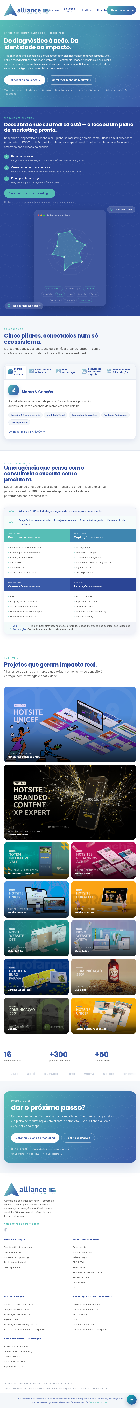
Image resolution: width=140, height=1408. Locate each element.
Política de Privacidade (15, 1388)
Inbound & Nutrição (82, 1252)
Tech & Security (81, 1314)
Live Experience (19, 422)
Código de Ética (69, 1388)
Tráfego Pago (80, 1257)
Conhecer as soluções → (25, 80)
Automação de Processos (17, 1314)
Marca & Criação (14, 1239)
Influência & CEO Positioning (18, 1351)
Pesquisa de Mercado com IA (87, 1272)
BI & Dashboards (81, 1277)
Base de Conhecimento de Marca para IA (24, 1329)
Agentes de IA (11, 1319)
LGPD (76, 1319)
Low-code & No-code (84, 1324)
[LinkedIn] (11, 1230)
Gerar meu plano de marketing (71, 80)
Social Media (79, 1247)
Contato (102, 10)
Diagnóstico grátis (123, 10)
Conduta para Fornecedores (93, 1388)
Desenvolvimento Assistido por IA (90, 1329)
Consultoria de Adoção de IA (18, 1304)
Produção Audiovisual (115, 415)
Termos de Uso (36, 1388)
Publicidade (79, 1267)
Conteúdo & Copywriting (84, 415)
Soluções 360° (69, 10)
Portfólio (87, 10)
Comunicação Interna (14, 1361)
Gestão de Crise (12, 1356)
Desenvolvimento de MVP (86, 1309)
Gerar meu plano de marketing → (30, 193)
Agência (54, 10)
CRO (75, 1287)
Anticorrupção (53, 1388)
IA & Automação (14, 1296)
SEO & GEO (78, 1262)
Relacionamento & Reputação (22, 1338)
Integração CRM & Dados (16, 1309)
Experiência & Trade (14, 1366)
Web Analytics (80, 1282)
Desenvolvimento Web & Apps (88, 1304)
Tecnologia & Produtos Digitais (92, 1296)
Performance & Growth (87, 1239)
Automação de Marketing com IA (20, 1324)
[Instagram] (5, 1230)
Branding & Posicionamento (25, 415)
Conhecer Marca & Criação (25, 431)
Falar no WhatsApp (78, 1137)
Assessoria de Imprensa (16, 1346)
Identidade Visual (56, 415)
